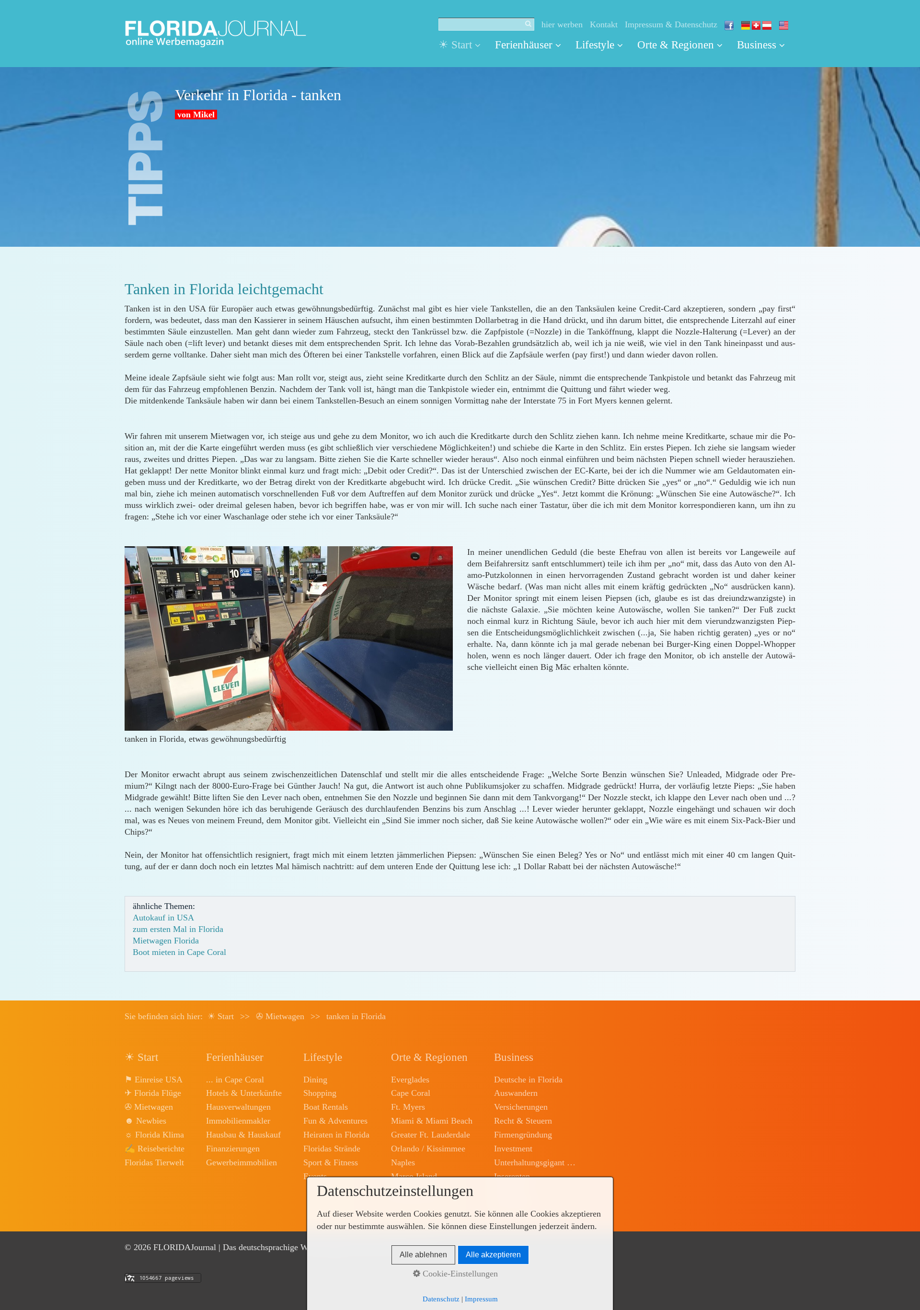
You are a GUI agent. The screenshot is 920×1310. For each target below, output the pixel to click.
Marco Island (414, 1176)
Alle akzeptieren (493, 1255)
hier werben (562, 24)
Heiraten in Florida (336, 1134)
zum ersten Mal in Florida (178, 929)
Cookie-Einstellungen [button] (459, 1273)
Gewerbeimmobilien (241, 1162)
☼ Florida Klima (154, 1134)
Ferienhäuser (523, 45)
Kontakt (604, 24)
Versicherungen (521, 1107)
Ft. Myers (408, 1107)
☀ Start (455, 45)
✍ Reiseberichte (154, 1148)
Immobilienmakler (238, 1121)
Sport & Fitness (330, 1162)
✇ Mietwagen (149, 1107)
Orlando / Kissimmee (428, 1148)
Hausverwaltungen (238, 1107)
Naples (403, 1162)
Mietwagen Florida (166, 940)
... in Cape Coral (235, 1079)
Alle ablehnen (423, 1255)
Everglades (410, 1079)
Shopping (319, 1093)
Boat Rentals (325, 1107)
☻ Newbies (145, 1121)
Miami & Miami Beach (431, 1121)
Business (756, 45)
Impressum (481, 1299)
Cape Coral (410, 1093)
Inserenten (512, 1176)
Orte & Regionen (675, 45)
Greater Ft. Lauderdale (430, 1134)
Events (315, 1176)
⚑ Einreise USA (154, 1079)
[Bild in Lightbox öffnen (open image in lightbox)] (289, 638)
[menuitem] (463, 45)
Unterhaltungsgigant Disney (534, 1162)
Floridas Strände (331, 1148)
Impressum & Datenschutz (671, 24)
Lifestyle (594, 45)
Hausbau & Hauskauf (243, 1134)
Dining (315, 1079)
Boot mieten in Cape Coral (179, 952)
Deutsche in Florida (528, 1079)
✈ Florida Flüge (153, 1093)
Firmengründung (523, 1134)
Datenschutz (441, 1299)
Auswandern (516, 1093)
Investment (513, 1148)
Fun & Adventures (335, 1121)
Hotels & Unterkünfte (244, 1093)
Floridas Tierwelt (154, 1162)
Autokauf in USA (163, 917)
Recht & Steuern (523, 1121)
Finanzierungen (233, 1148)
